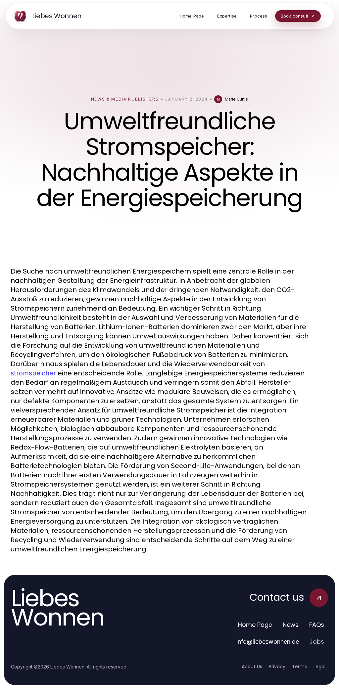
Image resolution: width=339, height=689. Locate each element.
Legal (319, 666)
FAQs (316, 625)
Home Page (255, 625)
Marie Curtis (236, 99)
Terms (299, 666)
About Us (252, 666)
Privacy (277, 666)
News (291, 625)
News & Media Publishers (125, 99)
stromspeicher (33, 373)
